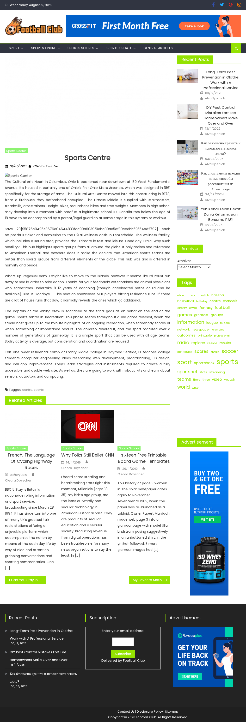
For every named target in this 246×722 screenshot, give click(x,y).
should (215, 352)
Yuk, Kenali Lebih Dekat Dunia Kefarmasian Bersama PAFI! (221, 214)
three (206, 380)
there (196, 380)
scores (201, 351)
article (205, 295)
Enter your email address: (123, 645)
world (183, 387)
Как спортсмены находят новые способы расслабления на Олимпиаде (220, 181)
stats (203, 372)
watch (229, 379)
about (181, 295)
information (190, 322)
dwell (193, 308)
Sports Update (119, 48)
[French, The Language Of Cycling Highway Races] (31, 426)
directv (182, 308)
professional (222, 335)
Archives (184, 261)
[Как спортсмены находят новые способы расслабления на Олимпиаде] (187, 177)
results (225, 343)
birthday (201, 301)
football (222, 307)
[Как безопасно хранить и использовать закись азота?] (187, 147)
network (183, 329)
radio (183, 342)
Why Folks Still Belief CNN (87, 455)
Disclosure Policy (150, 711)
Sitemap (171, 711)
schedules (184, 352)
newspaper (201, 329)
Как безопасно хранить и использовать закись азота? (220, 148)
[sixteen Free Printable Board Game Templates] (143, 426)
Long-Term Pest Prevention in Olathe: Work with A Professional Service (220, 79)
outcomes (186, 335)
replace (198, 342)
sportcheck (204, 362)
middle (225, 323)
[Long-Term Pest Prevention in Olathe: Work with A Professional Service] (187, 76)
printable (205, 335)
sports (39, 389)
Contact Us (126, 711)
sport (184, 362)
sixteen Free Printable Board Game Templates (144, 458)
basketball (185, 301)
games (184, 315)
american (193, 295)
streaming (217, 372)
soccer (229, 351)
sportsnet (187, 372)
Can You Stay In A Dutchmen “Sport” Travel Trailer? (28, 580)
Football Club (134, 660)
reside (212, 343)
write (195, 388)
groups (217, 315)
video (217, 379)
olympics (218, 329)
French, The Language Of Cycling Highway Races (31, 461)
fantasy (206, 307)
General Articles (158, 48)
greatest (201, 315)
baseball (218, 295)
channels (230, 301)
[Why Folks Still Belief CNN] (87, 426)
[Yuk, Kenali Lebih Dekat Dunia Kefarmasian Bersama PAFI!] (187, 213)
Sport (14, 48)
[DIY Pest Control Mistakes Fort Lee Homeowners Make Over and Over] (187, 111)
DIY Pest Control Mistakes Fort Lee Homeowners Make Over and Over (221, 115)
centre (27, 389)
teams (184, 379)
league (212, 322)
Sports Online (43, 48)
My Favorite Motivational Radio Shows (151, 580)
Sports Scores (81, 48)
